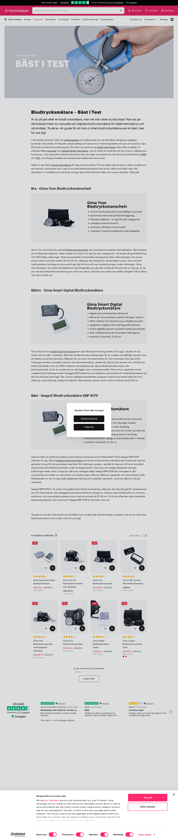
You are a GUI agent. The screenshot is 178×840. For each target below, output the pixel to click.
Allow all (148, 797)
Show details (145, 834)
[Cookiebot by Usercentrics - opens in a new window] (18, 835)
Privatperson (89, 419)
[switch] (80, 835)
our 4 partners (51, 800)
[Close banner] (174, 795)
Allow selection (147, 806)
